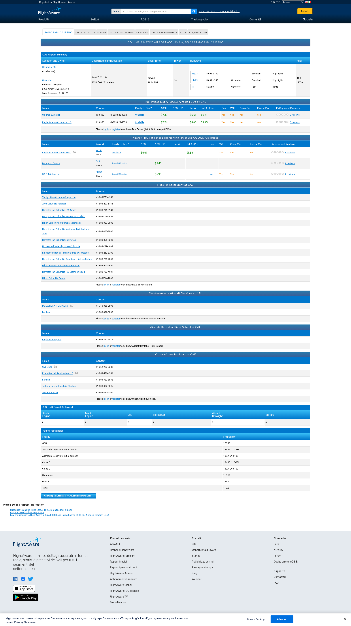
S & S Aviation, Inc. (51, 174)
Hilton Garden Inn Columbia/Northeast (61, 223)
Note (183, 32)
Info (194, 544)
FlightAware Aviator (121, 573)
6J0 (98, 161)
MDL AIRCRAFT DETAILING (55, 306)
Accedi (71, 2)
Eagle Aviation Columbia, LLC (56, 122)
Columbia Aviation (51, 115)
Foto (276, 544)
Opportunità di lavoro (204, 549)
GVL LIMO (47, 367)
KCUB (99, 150)
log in (106, 129)
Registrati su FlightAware (52, 2)
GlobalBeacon (118, 602)
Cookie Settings (256, 619)
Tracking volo (85, 32)
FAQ (276, 582)
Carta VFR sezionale (164, 32)
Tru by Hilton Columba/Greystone (59, 197)
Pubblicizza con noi (203, 561)
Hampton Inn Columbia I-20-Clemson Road (63, 272)
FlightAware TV (119, 596)
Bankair (46, 312)
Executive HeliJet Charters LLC (57, 373)
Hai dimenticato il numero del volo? (219, 11)
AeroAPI (115, 544)
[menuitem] (43, 19)
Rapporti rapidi (118, 561)
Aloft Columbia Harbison (54, 203)
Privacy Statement (24, 622)
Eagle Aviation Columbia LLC (56, 152)
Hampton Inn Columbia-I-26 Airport (59, 210)
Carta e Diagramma (121, 32)
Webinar (196, 579)
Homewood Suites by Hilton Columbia (61, 246)
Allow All (282, 619)
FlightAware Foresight (122, 555)
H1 (193, 87)
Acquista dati (198, 32)
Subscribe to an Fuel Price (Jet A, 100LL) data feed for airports (41, 510)
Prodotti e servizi (120, 538)
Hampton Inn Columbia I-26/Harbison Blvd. (63, 216)
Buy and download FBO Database (27, 512)
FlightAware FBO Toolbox (124, 590)
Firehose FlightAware (122, 549)
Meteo (101, 32)
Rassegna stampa (202, 567)
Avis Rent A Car (50, 392)
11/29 (195, 80)
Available (139, 115)
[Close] (345, 619)
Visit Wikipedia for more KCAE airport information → (69, 496)
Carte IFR (142, 32)
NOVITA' (278, 549)
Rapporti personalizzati (123, 567)
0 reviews (295, 115)
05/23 (195, 73)
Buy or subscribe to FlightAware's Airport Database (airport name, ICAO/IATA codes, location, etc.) (59, 515)
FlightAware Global (121, 585)
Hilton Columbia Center (53, 278)
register (116, 129)
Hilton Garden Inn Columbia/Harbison (61, 265)
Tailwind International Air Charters (59, 386)
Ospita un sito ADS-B (286, 561)
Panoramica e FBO (58, 32)
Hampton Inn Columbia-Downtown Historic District (67, 259)
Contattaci (280, 576)
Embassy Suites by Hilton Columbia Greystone (65, 253)
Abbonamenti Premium (123, 579)
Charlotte (47, 80)
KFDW (99, 172)
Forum (277, 555)
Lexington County (51, 163)
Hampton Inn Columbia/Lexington (59, 240)
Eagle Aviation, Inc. (51, 339)
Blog (194, 573)
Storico (196, 555)
